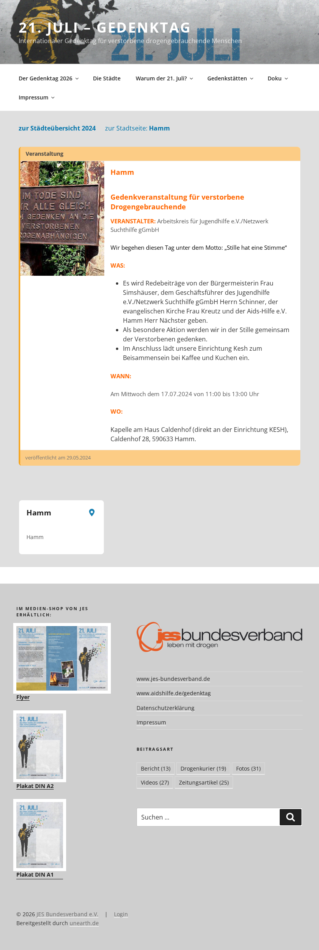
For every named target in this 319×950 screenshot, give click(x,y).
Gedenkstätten (227, 78)
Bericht (155, 768)
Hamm (137, 128)
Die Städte (107, 78)
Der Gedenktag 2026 (45, 78)
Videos (155, 782)
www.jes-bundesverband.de (173, 678)
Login (121, 914)
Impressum (33, 97)
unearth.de (84, 923)
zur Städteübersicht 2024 (57, 128)
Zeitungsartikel (204, 782)
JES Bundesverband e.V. (67, 914)
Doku (275, 78)
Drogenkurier (203, 768)
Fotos (248, 768)
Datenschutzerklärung (166, 708)
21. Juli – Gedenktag (105, 27)
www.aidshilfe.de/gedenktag (174, 693)
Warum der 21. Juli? (161, 78)
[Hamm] (62, 218)
